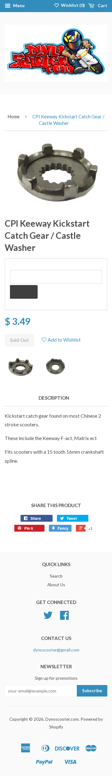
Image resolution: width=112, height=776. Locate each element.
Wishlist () (72, 5)
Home (13, 116)
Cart (102, 5)
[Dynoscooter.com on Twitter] (48, 617)
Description (54, 398)
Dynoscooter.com (62, 719)
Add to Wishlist (64, 340)
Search (56, 576)
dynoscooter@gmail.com (56, 649)
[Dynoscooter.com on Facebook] (64, 617)
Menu (18, 5)
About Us (56, 584)
